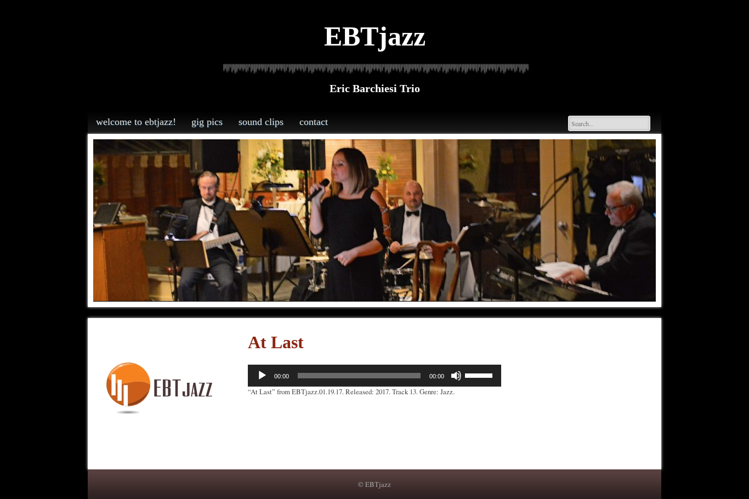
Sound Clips (261, 121)
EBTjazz (374, 36)
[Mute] (456, 375)
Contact (313, 121)
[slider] (480, 374)
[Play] (262, 375)
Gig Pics (207, 121)
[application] (374, 376)
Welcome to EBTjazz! (136, 121)
